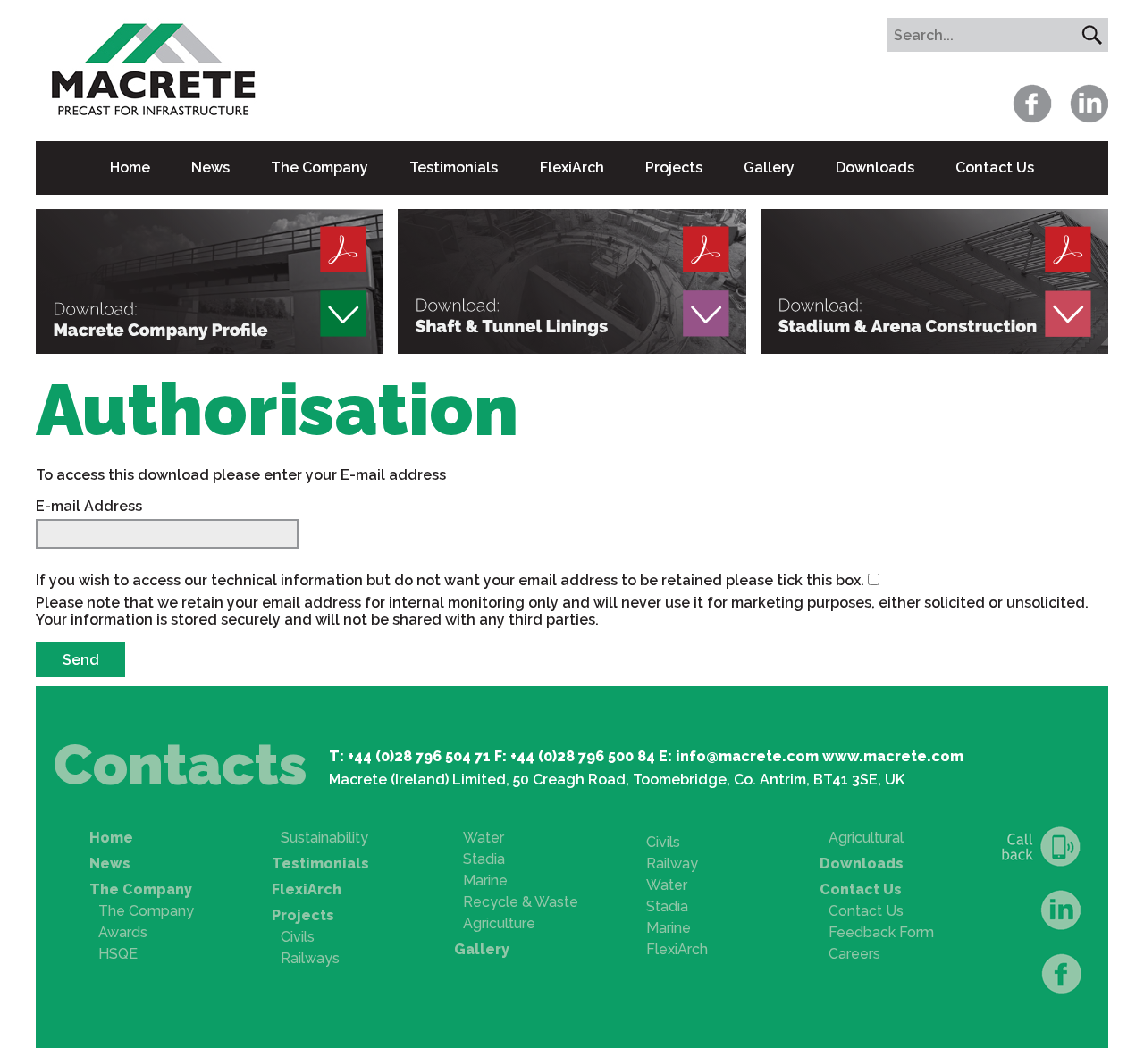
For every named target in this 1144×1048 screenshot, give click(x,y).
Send (81, 659)
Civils (298, 936)
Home (130, 167)
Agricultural (866, 837)
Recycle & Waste (520, 901)
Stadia (484, 859)
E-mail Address (89, 506)
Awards (122, 932)
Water (483, 837)
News (210, 167)
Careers (854, 953)
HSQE (118, 953)
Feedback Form (881, 932)
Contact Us (994, 167)
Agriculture (499, 923)
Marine (485, 880)
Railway (672, 863)
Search (1091, 35)
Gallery (769, 167)
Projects (673, 167)
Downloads (875, 167)
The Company (319, 167)
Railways (310, 958)
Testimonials (453, 167)
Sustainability (324, 837)
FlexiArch (572, 167)
